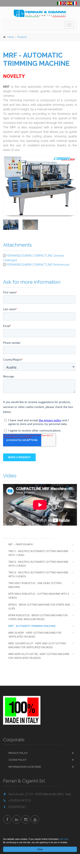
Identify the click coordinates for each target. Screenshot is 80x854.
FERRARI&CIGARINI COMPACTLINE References (38, 264)
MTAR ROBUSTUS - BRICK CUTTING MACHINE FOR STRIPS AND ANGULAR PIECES (38, 617)
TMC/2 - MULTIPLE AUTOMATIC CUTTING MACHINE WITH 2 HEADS (38, 563)
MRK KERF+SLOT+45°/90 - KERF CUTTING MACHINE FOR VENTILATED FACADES (38, 655)
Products (22, 37)
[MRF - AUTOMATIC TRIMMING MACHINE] (40, 185)
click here (63, 838)
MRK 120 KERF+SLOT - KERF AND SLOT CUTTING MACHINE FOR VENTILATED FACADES (37, 645)
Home (10, 37)
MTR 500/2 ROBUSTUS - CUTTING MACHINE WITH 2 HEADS (38, 595)
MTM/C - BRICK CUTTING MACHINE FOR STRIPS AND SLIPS (39, 606)
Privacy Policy (18, 753)
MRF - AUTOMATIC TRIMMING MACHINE (32, 625)
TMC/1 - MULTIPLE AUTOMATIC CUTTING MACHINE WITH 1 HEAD (38, 553)
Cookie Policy (17, 759)
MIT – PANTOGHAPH (20, 544)
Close (40, 849)
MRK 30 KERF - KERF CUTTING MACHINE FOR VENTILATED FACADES (34, 634)
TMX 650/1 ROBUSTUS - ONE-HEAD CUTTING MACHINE (35, 585)
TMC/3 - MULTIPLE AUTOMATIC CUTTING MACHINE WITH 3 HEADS (38, 574)
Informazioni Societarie (24, 766)
